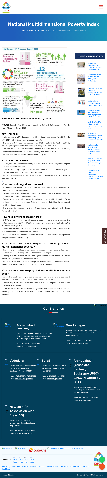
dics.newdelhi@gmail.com (24, 433)
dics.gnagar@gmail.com (79, 343)
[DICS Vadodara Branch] (6, 362)
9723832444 (76, 341)
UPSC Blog (6, 467)
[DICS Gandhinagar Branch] (59, 325)
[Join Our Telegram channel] (21, 460)
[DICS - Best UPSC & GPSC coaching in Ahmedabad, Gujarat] (8, 7)
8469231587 (26, 344)
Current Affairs (37, 31)
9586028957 (37, 344)
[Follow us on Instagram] (26, 460)
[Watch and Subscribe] (32, 460)
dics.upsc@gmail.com (29, 346)
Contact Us (64, 467)
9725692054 (31, 376)
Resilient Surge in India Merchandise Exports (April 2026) (95, 103)
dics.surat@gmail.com (54, 379)
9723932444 (87, 341)
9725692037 (20, 376)
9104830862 (19, 431)
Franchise (33, 467)
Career (42, 467)
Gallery (25, 467)
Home (23, 31)
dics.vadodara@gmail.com (24, 379)
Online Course (52, 467)
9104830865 (30, 431)
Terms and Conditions (9, 475)
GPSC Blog (16, 467)
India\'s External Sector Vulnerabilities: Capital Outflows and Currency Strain (95, 174)
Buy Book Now (105, 236)
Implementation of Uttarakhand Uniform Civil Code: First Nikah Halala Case (94, 149)
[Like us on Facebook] (15, 460)
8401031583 (51, 376)
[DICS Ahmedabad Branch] (10, 325)
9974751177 (83, 398)
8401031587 (62, 376)
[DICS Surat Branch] (38, 362)
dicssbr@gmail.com (85, 400)
